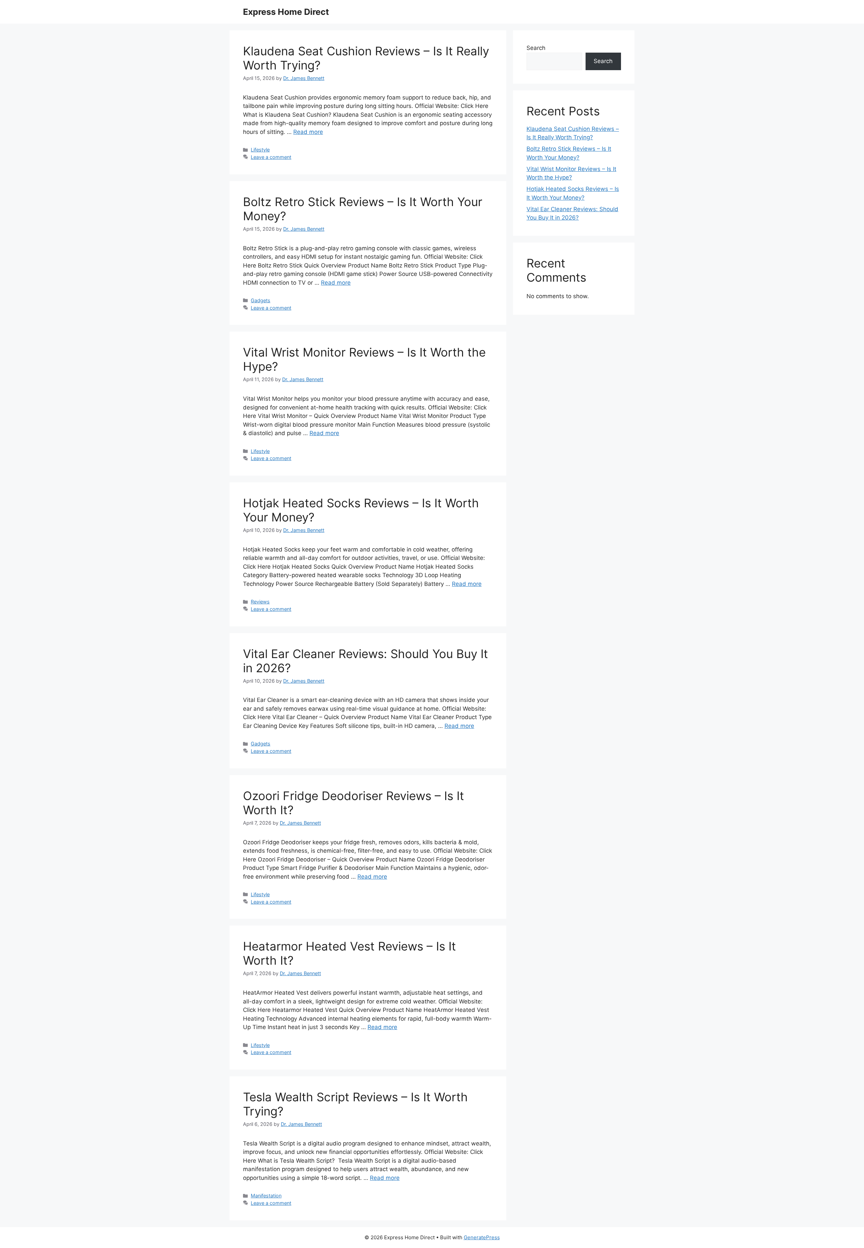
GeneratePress (482, 1237)
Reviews (260, 601)
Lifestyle (260, 149)
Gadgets (260, 300)
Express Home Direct (286, 12)
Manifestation (266, 1195)
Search (535, 48)
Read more (308, 132)
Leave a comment (271, 157)
